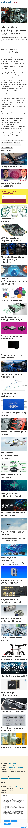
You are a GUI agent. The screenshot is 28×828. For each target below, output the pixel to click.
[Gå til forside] (12, 2)
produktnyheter (7, 147)
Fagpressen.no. (16, 816)
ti (12, 140)
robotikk (17, 145)
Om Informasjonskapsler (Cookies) (10, 778)
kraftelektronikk (7, 142)
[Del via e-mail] (17, 52)
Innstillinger (23, 827)
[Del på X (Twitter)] (13, 52)
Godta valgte (14, 821)
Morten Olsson (10, 765)
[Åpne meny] (25, 2)
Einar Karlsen (12, 763)
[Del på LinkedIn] (15, 52)
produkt (17, 142)
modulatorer (19, 140)
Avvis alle (7, 821)
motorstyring (6, 140)
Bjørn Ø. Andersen (21, 788)
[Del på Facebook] (10, 52)
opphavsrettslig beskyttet (16, 767)
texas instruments (7, 145)
